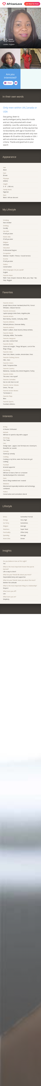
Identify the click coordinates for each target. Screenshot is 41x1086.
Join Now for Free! (32, 4)
